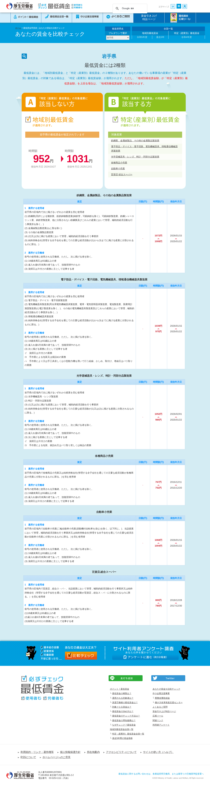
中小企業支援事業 (161, 693)
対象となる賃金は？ (121, 707)
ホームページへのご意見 (56, 757)
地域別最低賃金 (150, 33)
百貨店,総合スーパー (121, 174)
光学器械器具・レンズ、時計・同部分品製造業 (135, 156)
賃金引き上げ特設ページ (149, 17)
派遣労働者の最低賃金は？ (125, 702)
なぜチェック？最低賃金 (124, 725)
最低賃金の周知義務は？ (124, 720)
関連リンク (158, 720)
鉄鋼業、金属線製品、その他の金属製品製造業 (135, 140)
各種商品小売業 (119, 162)
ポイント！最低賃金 (119, 689)
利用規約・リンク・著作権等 (37, 752)
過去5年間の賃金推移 (122, 738)
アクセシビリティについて (121, 752)
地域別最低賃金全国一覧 (121, 729)
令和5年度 (142, 37)
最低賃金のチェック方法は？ (126, 716)
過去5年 (160, 37)
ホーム (18, 28)
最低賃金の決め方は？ (123, 711)
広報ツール (158, 716)
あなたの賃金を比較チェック (166, 689)
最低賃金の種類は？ (121, 693)
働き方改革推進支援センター (169, 702)
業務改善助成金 (162, 698)
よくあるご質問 (160, 707)
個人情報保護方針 (70, 752)
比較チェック (81, 656)
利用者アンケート (161, 725)
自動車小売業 (118, 168)
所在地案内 (93, 752)
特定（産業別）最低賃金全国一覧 (128, 734)
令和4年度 (186, 37)
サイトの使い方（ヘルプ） (158, 752)
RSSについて (28, 757)
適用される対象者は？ (123, 698)
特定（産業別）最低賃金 (186, 33)
